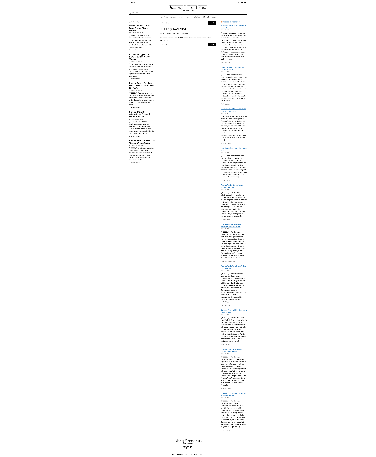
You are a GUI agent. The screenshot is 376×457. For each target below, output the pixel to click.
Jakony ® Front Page (188, 7)
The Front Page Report (231, 22)
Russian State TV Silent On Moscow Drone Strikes (142, 141)
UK (204, 17)
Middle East (196, 17)
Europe (188, 17)
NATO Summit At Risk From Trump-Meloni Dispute (139, 27)
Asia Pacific (164, 17)
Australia (173, 17)
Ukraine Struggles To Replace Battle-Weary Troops (139, 56)
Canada (181, 17)
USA (208, 17)
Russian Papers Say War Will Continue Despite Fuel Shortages (141, 85)
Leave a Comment (135, 50)
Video (214, 17)
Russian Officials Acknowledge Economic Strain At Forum (140, 114)
